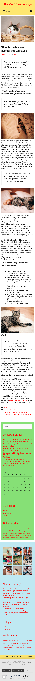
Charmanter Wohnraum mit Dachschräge (16, 412)
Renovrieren (23, 535)
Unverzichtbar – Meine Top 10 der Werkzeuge (17, 414)
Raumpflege (13, 410)
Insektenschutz (6, 533)
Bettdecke (16, 528)
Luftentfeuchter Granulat (18, 400)
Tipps (5, 407)
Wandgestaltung (6, 537)
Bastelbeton (9, 528)
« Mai (5, 499)
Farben (4, 531)
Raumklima (12, 535)
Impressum (12, 678)
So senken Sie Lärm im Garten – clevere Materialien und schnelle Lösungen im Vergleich (17, 455)
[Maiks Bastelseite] (18, 4)
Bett (13, 528)
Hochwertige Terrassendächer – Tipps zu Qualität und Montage (17, 449)
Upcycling (28, 535)
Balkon (4, 528)
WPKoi (30, 657)
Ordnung (28, 533)
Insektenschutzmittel (14, 533)
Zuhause (26, 537)
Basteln (5, 510)
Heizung (22, 531)
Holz (27, 531)
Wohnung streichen (20, 537)
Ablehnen (6, 670)
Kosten (20, 533)
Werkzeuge (13, 537)
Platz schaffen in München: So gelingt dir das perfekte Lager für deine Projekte (17, 440)
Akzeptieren (17, 670)
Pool (8, 535)
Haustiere (6, 410)
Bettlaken (21, 528)
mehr (29, 670)
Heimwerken (7, 513)
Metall (24, 533)
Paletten (5, 535)
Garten (10, 530)
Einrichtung (26, 528)
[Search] (31, 11)
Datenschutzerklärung (20, 678)
